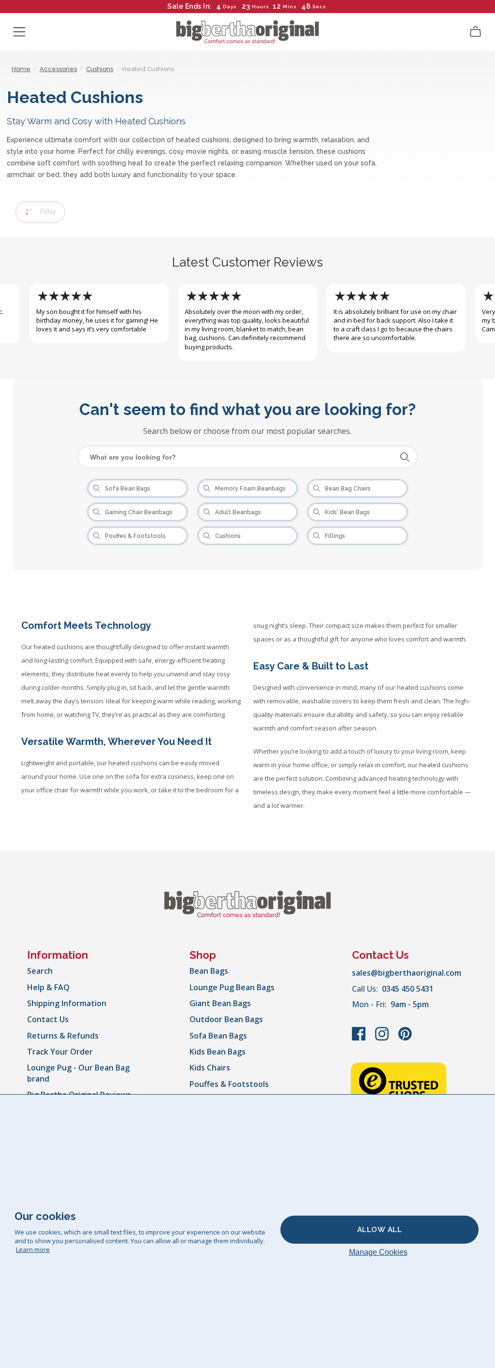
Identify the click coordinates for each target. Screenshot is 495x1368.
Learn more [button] (33, 1249)
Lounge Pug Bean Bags (232, 987)
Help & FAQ (48, 987)
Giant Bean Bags (220, 1003)
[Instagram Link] (383, 1038)
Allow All (379, 1229)
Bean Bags (208, 971)
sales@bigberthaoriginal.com (406, 972)
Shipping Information (66, 1003)
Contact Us (48, 1019)
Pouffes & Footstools (229, 1084)
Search (40, 971)
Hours (260, 6)
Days (230, 6)
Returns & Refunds (63, 1035)
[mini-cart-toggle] (475, 32)
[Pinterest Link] (405, 1038)
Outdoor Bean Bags (226, 1019)
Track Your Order (60, 1051)
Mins (290, 6)
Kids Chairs (209, 1067)
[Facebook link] (359, 1038)
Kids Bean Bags (217, 1051)
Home (21, 69)
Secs (319, 6)
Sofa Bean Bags (218, 1035)
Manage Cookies (378, 1252)
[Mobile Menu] (19, 32)
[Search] (404, 457)
